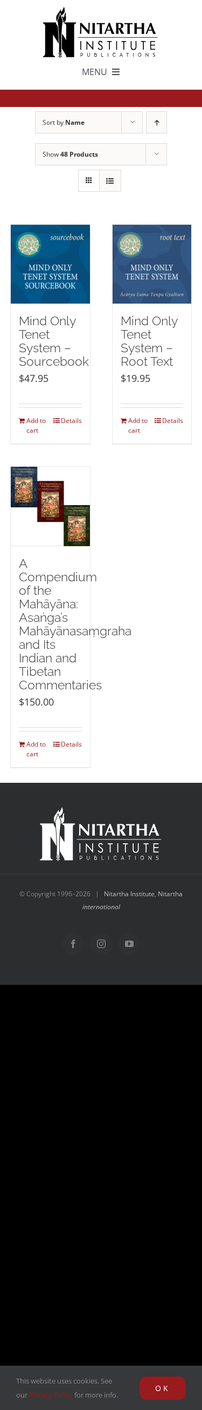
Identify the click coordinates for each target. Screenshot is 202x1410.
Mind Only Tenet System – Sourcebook (54, 341)
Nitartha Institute (129, 893)
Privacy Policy (51, 1395)
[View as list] (110, 180)
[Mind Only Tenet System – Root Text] (152, 264)
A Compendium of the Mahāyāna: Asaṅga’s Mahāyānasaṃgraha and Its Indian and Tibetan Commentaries (75, 624)
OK (162, 1388)
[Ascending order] (156, 122)
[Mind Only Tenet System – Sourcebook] (50, 264)
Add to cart (36, 425)
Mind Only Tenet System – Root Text (149, 341)
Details (71, 420)
